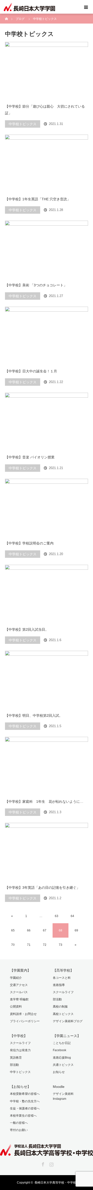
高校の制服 (60, 1006)
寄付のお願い (19, 1130)
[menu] (86, 7)
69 (76, 930)
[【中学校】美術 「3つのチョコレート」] (46, 249)
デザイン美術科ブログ (68, 1021)
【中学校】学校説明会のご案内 (29, 543)
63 (56, 916)
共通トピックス (63, 1065)
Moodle (58, 1087)
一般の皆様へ (19, 1123)
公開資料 (16, 1006)
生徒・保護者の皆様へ (25, 1108)
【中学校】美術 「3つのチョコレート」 (36, 285)
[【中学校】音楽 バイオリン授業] (46, 421)
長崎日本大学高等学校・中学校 (55, 1182)
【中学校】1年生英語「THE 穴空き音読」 (37, 199)
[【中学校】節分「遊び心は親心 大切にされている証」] (46, 70)
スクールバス (19, 992)
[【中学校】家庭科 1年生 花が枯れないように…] (46, 765)
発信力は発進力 (20, 1050)
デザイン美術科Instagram (63, 1096)
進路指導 (59, 985)
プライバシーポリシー (25, 1021)
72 (44, 945)
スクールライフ (63, 992)
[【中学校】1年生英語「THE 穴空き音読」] (46, 163)
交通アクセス (19, 985)
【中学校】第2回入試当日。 (27, 629)
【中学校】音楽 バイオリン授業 (30, 457)
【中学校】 (18, 1036)
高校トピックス (63, 1014)
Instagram (51, 1163)
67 (44, 930)
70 (13, 945)
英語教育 (16, 1057)
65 (13, 930)
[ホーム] (6, 15)
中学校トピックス (22, 124)
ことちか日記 (62, 1043)
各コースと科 (62, 978)
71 (29, 945)
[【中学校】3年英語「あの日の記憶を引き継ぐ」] (46, 851)
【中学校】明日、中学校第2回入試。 (33, 715)
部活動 (57, 999)
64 (72, 916)
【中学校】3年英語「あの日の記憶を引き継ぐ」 (42, 888)
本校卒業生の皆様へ (23, 1115)
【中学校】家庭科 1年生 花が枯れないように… (44, 801)
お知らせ (59, 1072)
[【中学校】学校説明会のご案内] (46, 507)
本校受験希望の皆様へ (25, 1094)
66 (29, 930)
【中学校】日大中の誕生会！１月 (31, 371)
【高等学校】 (63, 970)
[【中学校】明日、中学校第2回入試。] (46, 679)
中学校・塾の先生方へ (25, 1101)
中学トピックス (20, 1072)
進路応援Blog (62, 1057)
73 (60, 945)
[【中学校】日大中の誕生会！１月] (46, 335)
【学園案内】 (20, 970)
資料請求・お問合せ (23, 1014)
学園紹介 (16, 978)
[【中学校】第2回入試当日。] (46, 593)
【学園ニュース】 (67, 1036)
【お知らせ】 (20, 1087)
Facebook (59, 1050)
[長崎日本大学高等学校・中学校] (46, 1152)
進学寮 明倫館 (19, 999)
